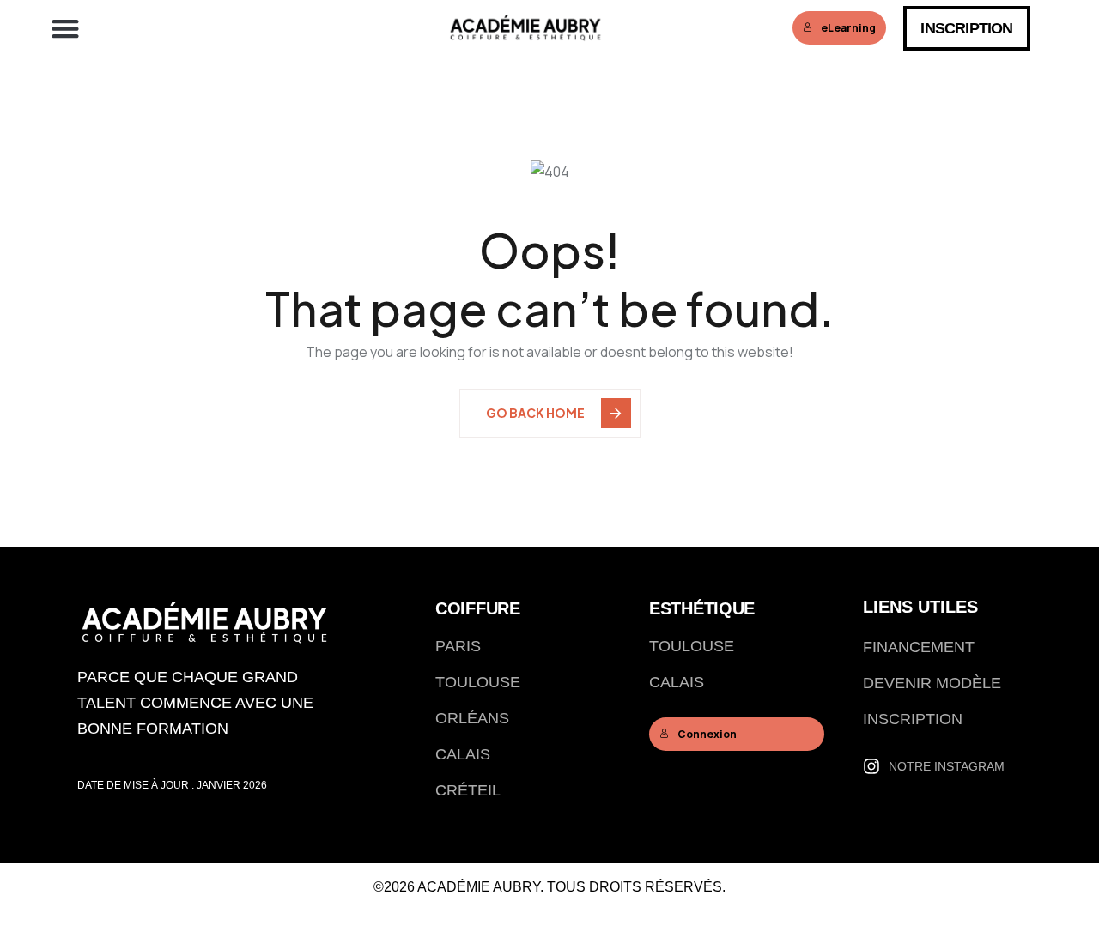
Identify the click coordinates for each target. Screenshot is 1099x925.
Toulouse (477, 682)
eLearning (848, 28)
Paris (458, 646)
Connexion (707, 734)
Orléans (472, 718)
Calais (462, 754)
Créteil (468, 790)
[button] (65, 28)
